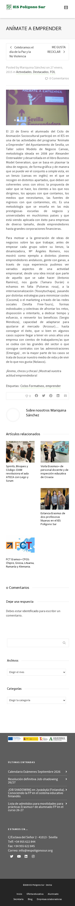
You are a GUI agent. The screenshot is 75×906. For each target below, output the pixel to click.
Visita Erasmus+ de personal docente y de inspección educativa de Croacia (54, 472)
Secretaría (18, 899)
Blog (30, 899)
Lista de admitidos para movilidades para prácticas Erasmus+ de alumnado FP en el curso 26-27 (35, 807)
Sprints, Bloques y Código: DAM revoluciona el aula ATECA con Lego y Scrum (17, 473)
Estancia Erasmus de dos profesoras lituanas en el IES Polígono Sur (53, 519)
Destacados (41, 72)
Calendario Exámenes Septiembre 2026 (34, 772)
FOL (52, 72)
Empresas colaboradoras (49, 899)
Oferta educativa (35, 894)
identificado (30, 611)
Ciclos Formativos (32, 386)
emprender (53, 386)
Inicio (19, 894)
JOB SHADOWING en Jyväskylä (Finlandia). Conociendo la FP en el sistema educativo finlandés (36, 793)
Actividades (24, 72)
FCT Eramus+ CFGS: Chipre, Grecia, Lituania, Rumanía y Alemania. (20, 563)
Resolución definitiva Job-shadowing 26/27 (33, 780)
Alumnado (53, 894)
